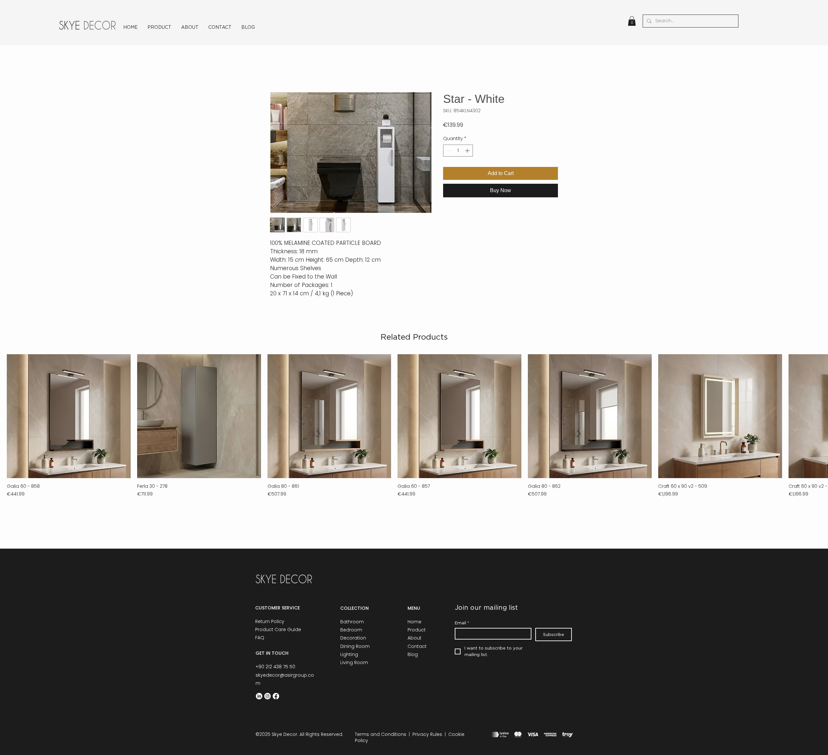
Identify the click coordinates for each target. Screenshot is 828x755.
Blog (413, 654)
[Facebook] (276, 696)
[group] (414, 426)
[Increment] (468, 150)
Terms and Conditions (380, 734)
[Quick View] (69, 416)
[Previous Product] (9, 416)
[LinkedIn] (259, 696)
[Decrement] (448, 150)
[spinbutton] (458, 150)
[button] (632, 21)
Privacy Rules (427, 734)
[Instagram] (267, 696)
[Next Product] (819, 416)
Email (462, 622)
